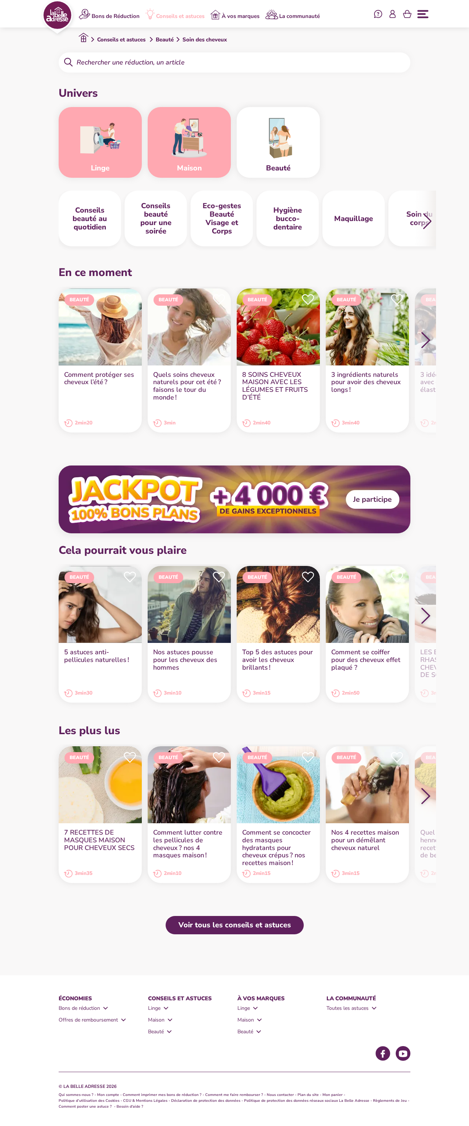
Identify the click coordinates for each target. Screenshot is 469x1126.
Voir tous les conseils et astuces (234, 925)
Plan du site (308, 1094)
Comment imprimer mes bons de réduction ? (162, 1094)
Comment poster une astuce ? (86, 1106)
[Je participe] (234, 499)
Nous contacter (280, 1094)
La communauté (299, 15)
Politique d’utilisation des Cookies (89, 1100)
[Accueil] (57, 17)
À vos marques (240, 15)
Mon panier (332, 1094)
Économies (75, 998)
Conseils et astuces (180, 15)
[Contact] (378, 15)
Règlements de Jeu (390, 1100)
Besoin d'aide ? (130, 1106)
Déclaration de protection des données (205, 1100)
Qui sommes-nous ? (76, 1094)
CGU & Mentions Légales (145, 1100)
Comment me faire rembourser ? (234, 1094)
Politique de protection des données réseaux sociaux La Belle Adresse (306, 1100)
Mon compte (108, 1094)
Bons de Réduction (116, 15)
